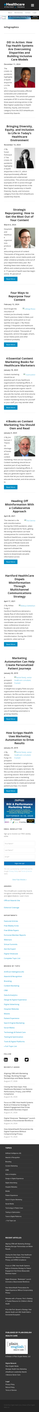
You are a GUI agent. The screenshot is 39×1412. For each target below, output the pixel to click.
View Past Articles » (19, 879)
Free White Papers (11, 930)
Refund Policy (10, 1387)
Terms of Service (26, 871)
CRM (6, 990)
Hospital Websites (11, 1009)
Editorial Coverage (11, 907)
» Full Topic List (10, 1046)
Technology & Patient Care (15, 1032)
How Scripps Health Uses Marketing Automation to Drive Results (19, 738)
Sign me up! (19, 863)
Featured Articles (11, 921)
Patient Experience (11, 1018)
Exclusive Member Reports (15, 935)
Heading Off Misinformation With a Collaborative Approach (19, 506)
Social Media (9, 1027)
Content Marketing (11, 986)
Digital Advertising (11, 1004)
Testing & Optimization (13, 1037)
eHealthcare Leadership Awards (16, 1372)
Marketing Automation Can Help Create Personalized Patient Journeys (20, 663)
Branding (8, 981)
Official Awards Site (12, 900)
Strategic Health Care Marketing (16, 1369)
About (10, 13)
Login (34, 13)
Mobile (7, 1013)
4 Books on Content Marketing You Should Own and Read (19, 424)
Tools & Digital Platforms (14, 1041)
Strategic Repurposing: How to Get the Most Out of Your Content (19, 215)
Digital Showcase (11, 953)
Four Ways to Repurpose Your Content (19, 296)
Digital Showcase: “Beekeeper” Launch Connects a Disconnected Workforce (19, 1119)
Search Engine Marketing (14, 1023)
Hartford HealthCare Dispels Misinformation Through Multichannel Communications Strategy (19, 586)
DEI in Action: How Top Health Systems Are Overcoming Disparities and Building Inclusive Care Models (19, 50)
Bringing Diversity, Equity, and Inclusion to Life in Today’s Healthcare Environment (19, 133)
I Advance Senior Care (13, 1375)
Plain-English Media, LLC (22, 1356)
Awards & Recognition (13, 976)
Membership (18, 13)
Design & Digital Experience (15, 1000)
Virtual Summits (10, 944)
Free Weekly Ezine (11, 926)
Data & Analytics (10, 995)
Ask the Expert (10, 949)
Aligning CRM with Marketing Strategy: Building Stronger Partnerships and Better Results (17, 1075)
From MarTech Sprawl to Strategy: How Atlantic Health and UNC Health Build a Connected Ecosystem (18, 1312)
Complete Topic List (12, 958)
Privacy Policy (13, 871)
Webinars (8, 939)
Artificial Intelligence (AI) (14, 972)
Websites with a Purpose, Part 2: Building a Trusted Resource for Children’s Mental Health (18, 1301)
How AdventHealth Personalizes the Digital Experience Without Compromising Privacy (18, 1131)
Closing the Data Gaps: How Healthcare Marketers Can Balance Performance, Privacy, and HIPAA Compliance (18, 1090)
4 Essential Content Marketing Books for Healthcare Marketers (19, 361)
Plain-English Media (12, 1366)
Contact (27, 13)
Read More (10, 279)
